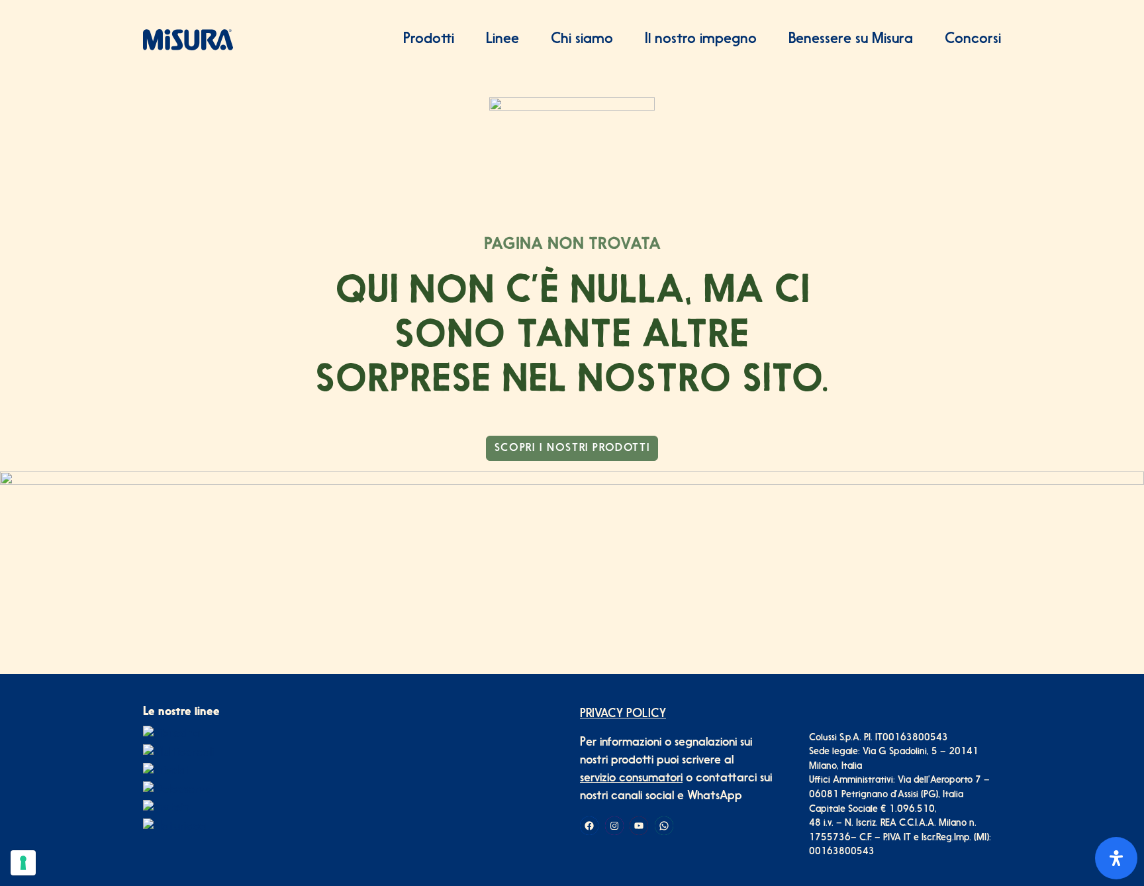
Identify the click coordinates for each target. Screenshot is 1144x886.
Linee (502, 39)
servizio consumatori (631, 779)
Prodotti (428, 39)
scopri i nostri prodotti (572, 448)
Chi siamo (582, 39)
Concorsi (973, 39)
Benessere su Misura (850, 39)
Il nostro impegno (701, 39)
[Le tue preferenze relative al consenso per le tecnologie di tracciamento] (23, 862)
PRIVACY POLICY (623, 714)
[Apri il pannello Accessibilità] (1116, 858)
